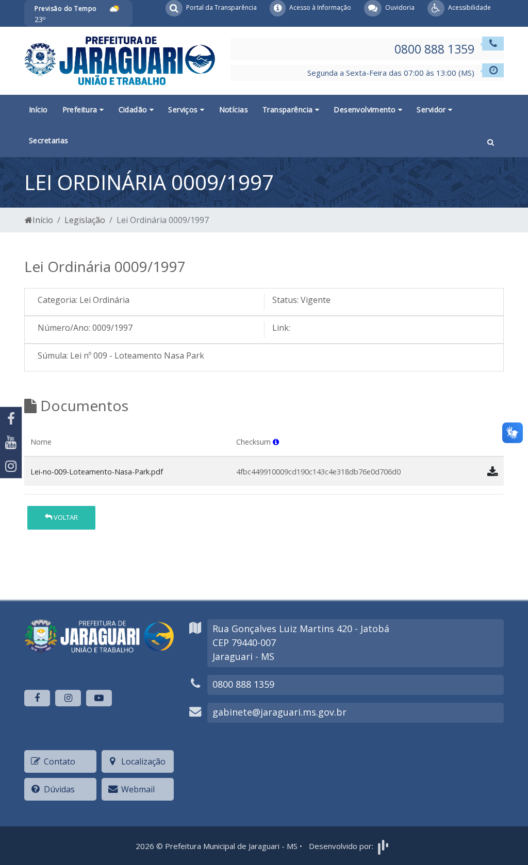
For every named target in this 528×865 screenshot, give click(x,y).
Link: (281, 327)
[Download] (492, 471)
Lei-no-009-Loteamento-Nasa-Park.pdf (96, 472)
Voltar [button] (65, 517)
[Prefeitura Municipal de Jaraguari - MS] (119, 59)
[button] (491, 141)
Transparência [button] (288, 109)
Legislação (84, 220)
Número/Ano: (64, 327)
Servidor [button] (432, 109)
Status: (285, 300)
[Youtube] (11, 442)
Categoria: (57, 300)
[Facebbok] (37, 698)
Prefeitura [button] (81, 109)
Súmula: (53, 355)
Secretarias (49, 140)
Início (38, 109)
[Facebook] (11, 419)
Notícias (233, 109)
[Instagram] (11, 466)
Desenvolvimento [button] (366, 109)
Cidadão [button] (134, 109)
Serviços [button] (184, 109)
